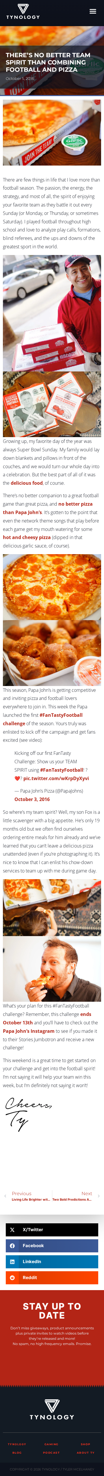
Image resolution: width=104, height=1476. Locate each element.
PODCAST (51, 1452)
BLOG (17, 1452)
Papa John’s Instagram (29, 1031)
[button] (93, 11)
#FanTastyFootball (61, 770)
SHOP (86, 1444)
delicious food (27, 483)
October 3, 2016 (32, 799)
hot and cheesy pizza (27, 537)
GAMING (51, 1444)
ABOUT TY (86, 1452)
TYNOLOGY (17, 1444)
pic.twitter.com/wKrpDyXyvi (56, 778)
